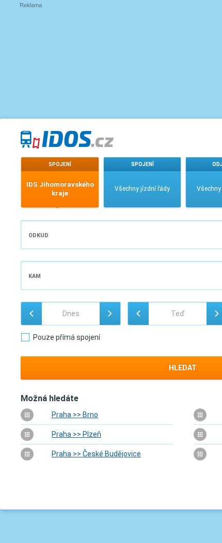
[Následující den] (110, 313)
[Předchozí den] (31, 313)
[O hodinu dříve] (138, 313)
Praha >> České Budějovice (96, 454)
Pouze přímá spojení (66, 337)
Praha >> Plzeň (76, 434)
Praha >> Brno (75, 414)
